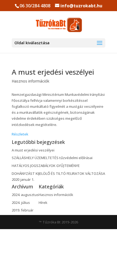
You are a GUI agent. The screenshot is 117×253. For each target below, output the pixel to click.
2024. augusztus (25, 194)
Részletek (20, 134)
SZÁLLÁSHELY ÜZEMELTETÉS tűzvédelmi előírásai (52, 157)
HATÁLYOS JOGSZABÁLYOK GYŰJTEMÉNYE (46, 165)
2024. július (21, 202)
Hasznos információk (30, 81)
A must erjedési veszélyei (53, 72)
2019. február (22, 210)
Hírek (43, 202)
